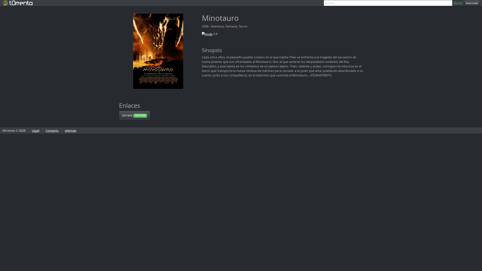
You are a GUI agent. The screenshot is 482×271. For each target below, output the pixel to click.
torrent (134, 115)
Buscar (458, 3)
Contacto (52, 131)
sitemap (70, 131)
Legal (35, 131)
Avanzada (472, 3)
